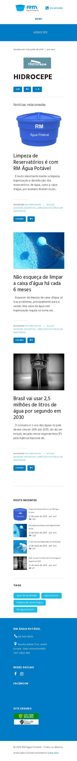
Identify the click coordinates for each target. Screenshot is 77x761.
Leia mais (19, 219)
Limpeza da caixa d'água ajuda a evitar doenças (45, 542)
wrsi (53, 49)
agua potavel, (30, 208)
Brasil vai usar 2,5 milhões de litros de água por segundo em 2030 (37, 408)
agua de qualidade (27, 595)
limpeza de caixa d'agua (30, 602)
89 (19, 89)
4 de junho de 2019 (34, 49)
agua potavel (51, 595)
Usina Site (53, 753)
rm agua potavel (25, 609)
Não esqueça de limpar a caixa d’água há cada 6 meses (38, 283)
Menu (38, 19)
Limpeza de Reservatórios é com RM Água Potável (35, 162)
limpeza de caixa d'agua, (48, 208)
